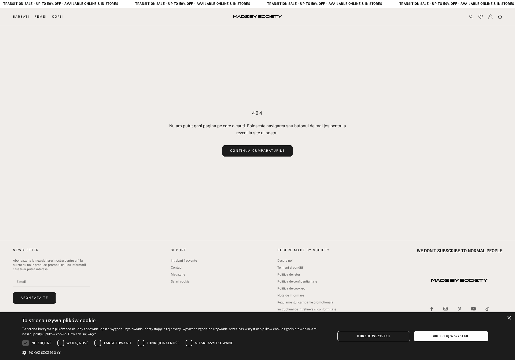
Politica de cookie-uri (292, 288)
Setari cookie (180, 281)
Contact (176, 267)
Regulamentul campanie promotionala (305, 302)
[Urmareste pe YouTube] (473, 308)
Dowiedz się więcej (83, 334)
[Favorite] (481, 16)
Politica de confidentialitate (297, 281)
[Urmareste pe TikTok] (487, 308)
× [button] (509, 318)
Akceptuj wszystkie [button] (451, 336)
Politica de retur (288, 274)
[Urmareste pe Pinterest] (459, 308)
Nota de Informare (290, 295)
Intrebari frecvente (184, 260)
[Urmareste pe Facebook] (431, 308)
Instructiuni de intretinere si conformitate (306, 309)
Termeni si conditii (290, 267)
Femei (41, 16)
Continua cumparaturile (257, 151)
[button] (174, 352)
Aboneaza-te (34, 298)
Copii (57, 16)
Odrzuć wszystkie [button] (374, 336)
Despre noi (285, 260)
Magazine (178, 274)
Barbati (21, 16)
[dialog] (257, 336)
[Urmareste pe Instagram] (445, 308)
